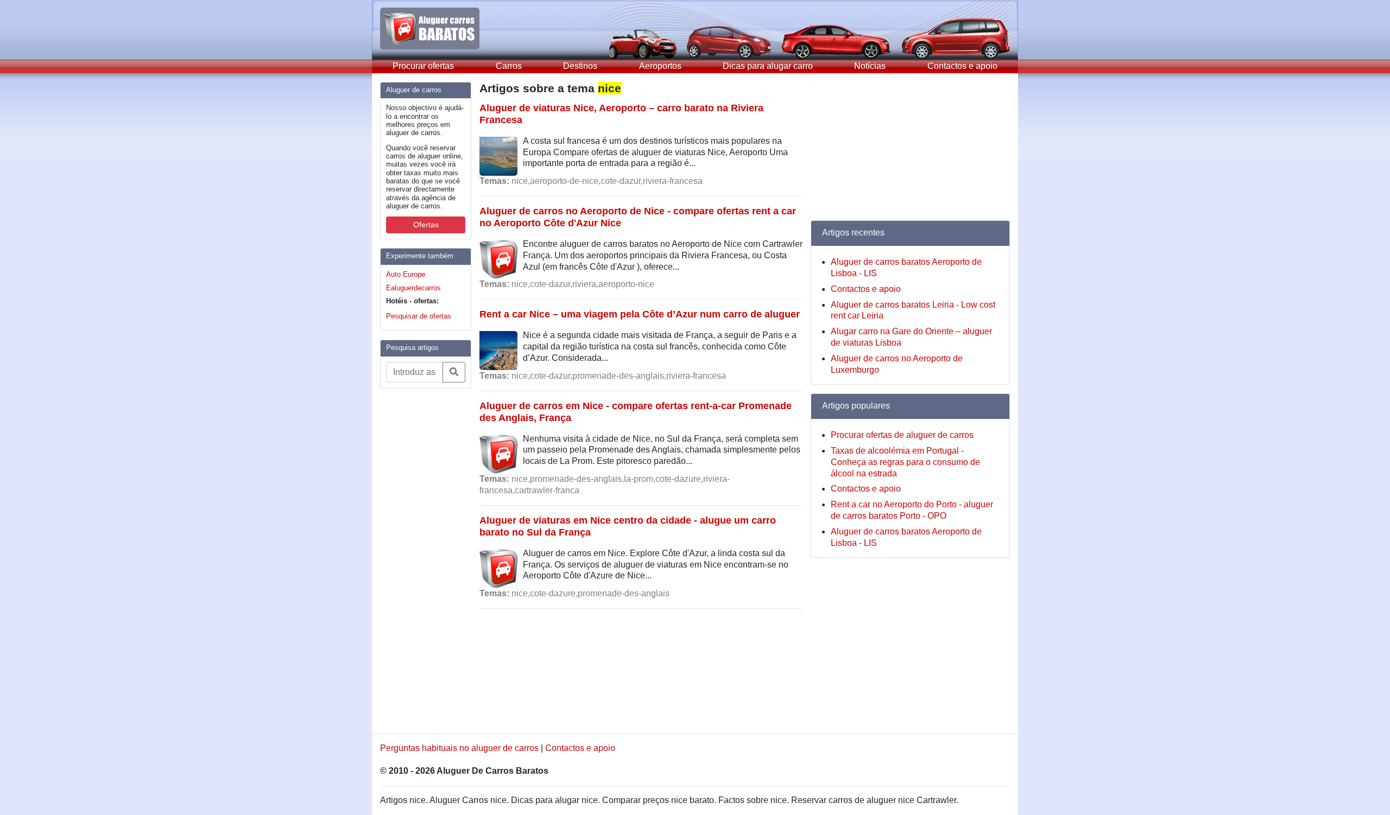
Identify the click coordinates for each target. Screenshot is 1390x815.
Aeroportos (660, 66)
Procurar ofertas (423, 66)
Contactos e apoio (962, 66)
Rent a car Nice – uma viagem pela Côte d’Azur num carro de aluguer (639, 314)
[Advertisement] (423, 560)
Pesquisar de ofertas (418, 316)
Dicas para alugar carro (768, 66)
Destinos (580, 66)
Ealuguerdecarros (413, 288)
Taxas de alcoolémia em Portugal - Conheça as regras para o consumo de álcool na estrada (905, 462)
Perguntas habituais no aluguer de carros (459, 748)
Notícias (870, 66)
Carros (509, 66)
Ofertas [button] (426, 224)
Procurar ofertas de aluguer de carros (902, 435)
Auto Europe (405, 274)
